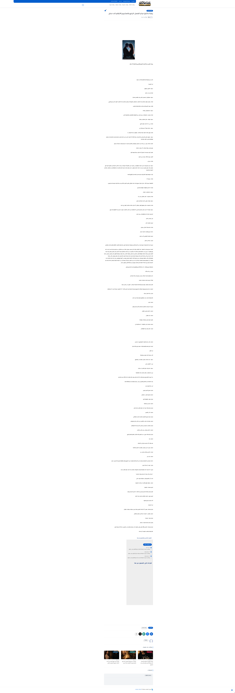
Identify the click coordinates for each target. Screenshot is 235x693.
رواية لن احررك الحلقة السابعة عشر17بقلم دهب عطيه (139, 553)
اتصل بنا (133, 1)
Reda (149, 17)
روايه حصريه (149, 10)
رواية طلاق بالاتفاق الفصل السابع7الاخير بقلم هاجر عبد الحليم (146, 663)
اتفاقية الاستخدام (114, 1)
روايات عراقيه (118, 4)
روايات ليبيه (112, 4)
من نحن (120, 1)
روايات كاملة (132, 4)
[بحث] (83, 5)
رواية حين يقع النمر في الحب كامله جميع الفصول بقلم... (112, 662)
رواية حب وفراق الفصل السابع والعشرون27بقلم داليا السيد (129, 662)
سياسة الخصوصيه (126, 1)
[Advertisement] (128, 31)
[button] (147, 633)
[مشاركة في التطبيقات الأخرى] (136, 633)
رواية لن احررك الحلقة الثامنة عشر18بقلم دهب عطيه (139, 549)
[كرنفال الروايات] (145, 3)
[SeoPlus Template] (152, 689)
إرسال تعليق (148, 675)
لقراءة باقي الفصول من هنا (143, 563)
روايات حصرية (125, 4)
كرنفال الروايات (138, 689)
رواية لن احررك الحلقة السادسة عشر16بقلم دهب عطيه (139, 557)
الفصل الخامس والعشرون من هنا (144, 538)
